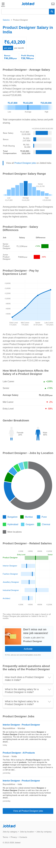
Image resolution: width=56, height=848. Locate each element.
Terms (5, 837)
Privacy (14, 837)
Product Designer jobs (25, 163)
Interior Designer (10, 566)
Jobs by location (27, 832)
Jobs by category (10, 832)
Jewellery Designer (11, 582)
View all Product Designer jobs (28, 811)
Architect (6, 598)
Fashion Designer (10, 574)
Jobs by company (44, 832)
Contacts (23, 837)
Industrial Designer (11, 590)
